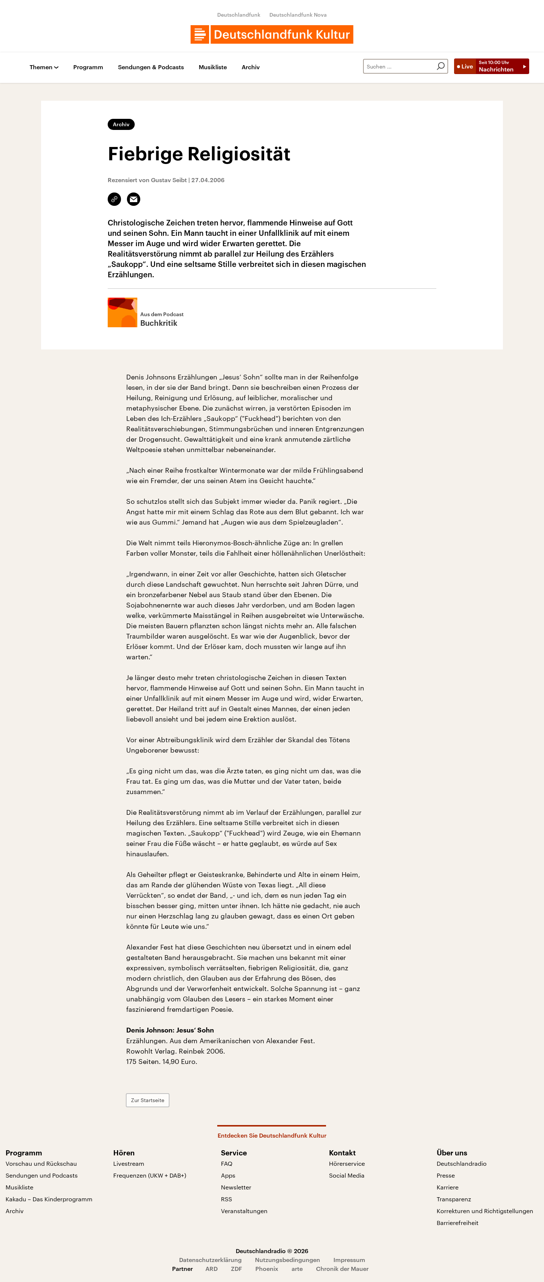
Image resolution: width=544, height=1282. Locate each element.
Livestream (128, 1163)
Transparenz (454, 1198)
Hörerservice (347, 1163)
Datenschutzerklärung (210, 1259)
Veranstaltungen (244, 1210)
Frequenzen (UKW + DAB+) (149, 1175)
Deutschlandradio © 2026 (272, 1250)
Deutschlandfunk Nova (298, 14)
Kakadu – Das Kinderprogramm (49, 1198)
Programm (88, 67)
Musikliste (213, 67)
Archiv (251, 67)
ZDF (236, 1268)
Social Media (347, 1175)
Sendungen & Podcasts (151, 67)
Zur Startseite (147, 1100)
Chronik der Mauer (342, 1268)
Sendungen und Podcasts (42, 1175)
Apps (228, 1175)
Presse (446, 1175)
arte (297, 1268)
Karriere (448, 1187)
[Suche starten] (440, 66)
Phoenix (266, 1268)
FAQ (226, 1163)
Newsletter (236, 1187)
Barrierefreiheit (457, 1222)
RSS (226, 1198)
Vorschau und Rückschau (41, 1163)
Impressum (349, 1259)
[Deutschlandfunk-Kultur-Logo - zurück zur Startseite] (272, 34)
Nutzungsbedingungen (287, 1259)
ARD (211, 1268)
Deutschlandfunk (239, 14)
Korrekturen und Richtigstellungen (485, 1210)
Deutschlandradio (462, 1163)
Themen (41, 67)
